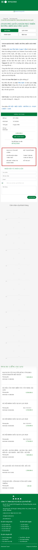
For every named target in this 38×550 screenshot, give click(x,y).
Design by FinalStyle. (31, 546)
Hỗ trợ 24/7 (26, 160)
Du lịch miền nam (6, 528)
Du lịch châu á (24, 524)
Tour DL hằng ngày (7, 537)
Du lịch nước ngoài (25, 522)
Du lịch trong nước (6, 522)
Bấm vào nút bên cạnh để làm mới (15, 183)
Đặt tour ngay (19, 137)
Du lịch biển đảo (6, 530)
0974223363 (12, 2)
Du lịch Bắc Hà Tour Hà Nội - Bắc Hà (16, 466)
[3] (13, 499)
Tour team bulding (24, 539)
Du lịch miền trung (6, 526)
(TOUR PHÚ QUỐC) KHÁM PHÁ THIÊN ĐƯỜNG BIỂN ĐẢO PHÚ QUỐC (17, 20)
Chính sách (7, 34)
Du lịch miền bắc (6, 524)
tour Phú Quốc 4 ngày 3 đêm (18, 49)
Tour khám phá (23, 541)
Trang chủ (5, 18)
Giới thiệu (7, 30)
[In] (2, 38)
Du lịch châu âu (25, 526)
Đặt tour (24, 34)
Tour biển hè (5, 539)
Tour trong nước (13, 18)
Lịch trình (25, 30)
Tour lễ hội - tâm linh (25, 537)
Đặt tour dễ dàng (28, 150)
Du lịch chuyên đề (6, 534)
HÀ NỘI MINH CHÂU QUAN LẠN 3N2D (15, 403)
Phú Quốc (21, 82)
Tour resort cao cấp (7, 541)
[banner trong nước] (19, 11)
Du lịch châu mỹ (25, 528)
